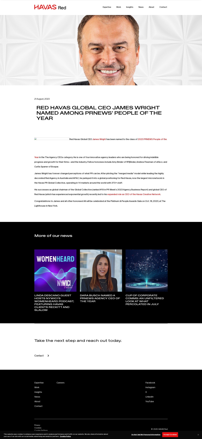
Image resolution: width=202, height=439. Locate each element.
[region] (101, 435)
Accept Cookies (170, 434)
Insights (129, 7)
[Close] (198, 434)
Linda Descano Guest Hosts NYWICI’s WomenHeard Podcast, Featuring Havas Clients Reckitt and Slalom (54, 302)
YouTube (149, 401)
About (151, 7)
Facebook (150, 382)
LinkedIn (149, 397)
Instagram (150, 387)
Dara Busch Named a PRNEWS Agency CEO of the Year (100, 298)
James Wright (99, 139)
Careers (60, 382)
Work (118, 7)
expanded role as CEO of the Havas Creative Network (134, 194)
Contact (163, 7)
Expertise (107, 7)
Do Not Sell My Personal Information (146, 434)
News (141, 7)
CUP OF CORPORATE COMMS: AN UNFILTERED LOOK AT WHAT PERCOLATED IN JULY (145, 300)
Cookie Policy (65, 436)
